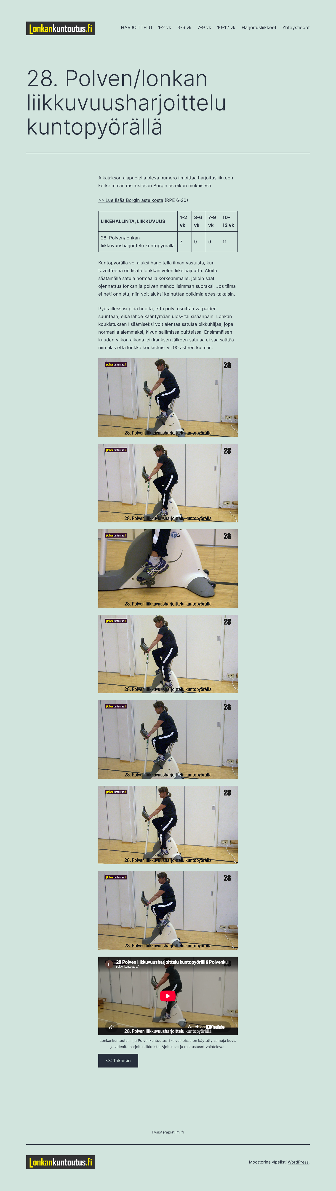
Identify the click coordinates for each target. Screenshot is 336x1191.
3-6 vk (184, 27)
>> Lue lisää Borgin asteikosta (130, 200)
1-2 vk (164, 27)
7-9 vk (204, 27)
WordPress (298, 1162)
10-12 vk (226, 27)
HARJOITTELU (136, 27)
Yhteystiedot (296, 27)
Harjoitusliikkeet (259, 27)
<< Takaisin (118, 1060)
